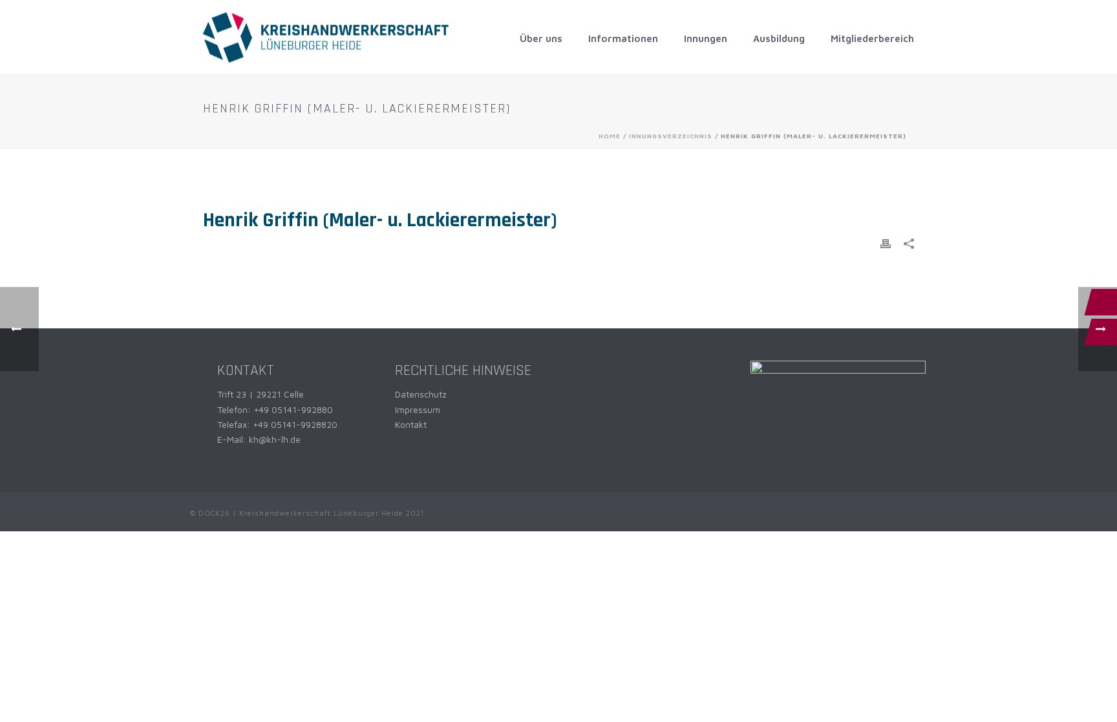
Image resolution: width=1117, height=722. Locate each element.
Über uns (541, 38)
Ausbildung (779, 38)
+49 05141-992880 (293, 409)
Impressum (417, 409)
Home (610, 136)
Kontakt (411, 424)
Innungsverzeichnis (670, 136)
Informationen (623, 38)
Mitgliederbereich (872, 38)
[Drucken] (885, 242)
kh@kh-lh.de (275, 439)
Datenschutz (421, 393)
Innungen (705, 38)
